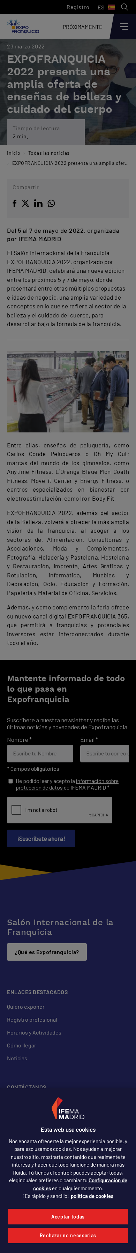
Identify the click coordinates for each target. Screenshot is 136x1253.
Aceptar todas (68, 1217)
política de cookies (92, 1196)
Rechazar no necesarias (68, 1235)
